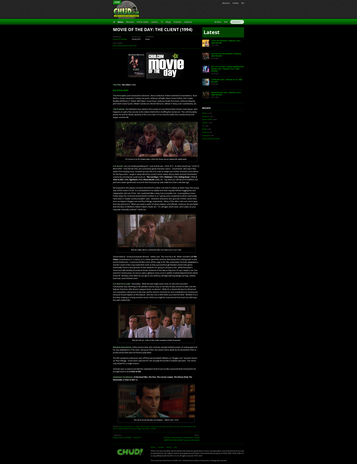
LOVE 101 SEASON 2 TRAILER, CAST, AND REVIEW (226, 42)
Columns (188, 21)
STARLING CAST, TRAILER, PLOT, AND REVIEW (226, 80)
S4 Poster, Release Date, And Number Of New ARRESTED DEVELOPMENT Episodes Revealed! (181, 438)
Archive (235, 3)
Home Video (143, 21)
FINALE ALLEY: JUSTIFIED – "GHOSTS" (127, 437)
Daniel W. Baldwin (120, 39)
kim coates (135, 427)
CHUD (117, 2)
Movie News (117, 45)
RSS (242, 3)
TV (162, 21)
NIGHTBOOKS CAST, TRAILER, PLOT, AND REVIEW (226, 93)
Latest (211, 32)
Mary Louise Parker (125, 427)
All (114, 21)
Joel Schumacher (186, 427)
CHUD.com (130, 452)
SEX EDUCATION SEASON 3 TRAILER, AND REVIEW (226, 55)
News (120, 21)
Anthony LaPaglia (136, 429)
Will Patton (146, 429)
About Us (226, 3)
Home (153, 447)
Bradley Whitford (123, 429)
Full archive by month (211, 138)
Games (154, 21)
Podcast (178, 21)
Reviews (130, 21)
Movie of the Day (130, 45)
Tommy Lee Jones (155, 427)
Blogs (168, 21)
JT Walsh (153, 429)
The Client (176, 427)
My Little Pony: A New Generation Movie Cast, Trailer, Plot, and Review (227, 68)
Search (169, 447)
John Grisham (144, 427)
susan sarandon (167, 427)
